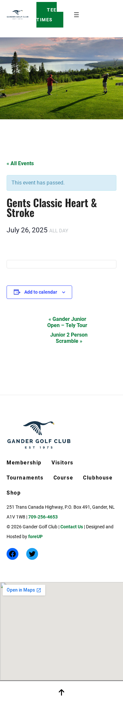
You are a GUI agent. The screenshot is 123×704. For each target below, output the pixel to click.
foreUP (35, 536)
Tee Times (46, 14)
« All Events (20, 163)
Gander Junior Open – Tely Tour (67, 322)
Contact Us (71, 526)
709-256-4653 (43, 516)
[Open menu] (76, 15)
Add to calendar (40, 292)
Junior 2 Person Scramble (69, 338)
